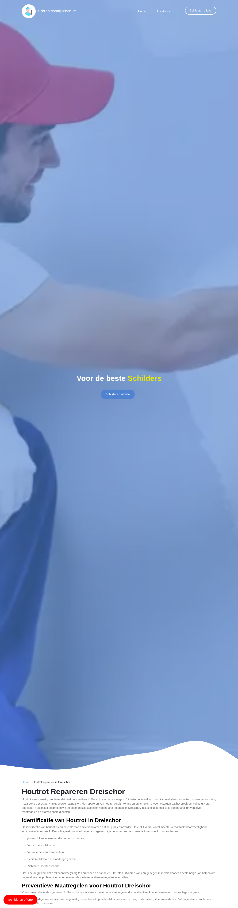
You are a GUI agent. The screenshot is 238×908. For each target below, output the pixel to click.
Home (142, 11)
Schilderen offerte (201, 10)
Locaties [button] (162, 11)
